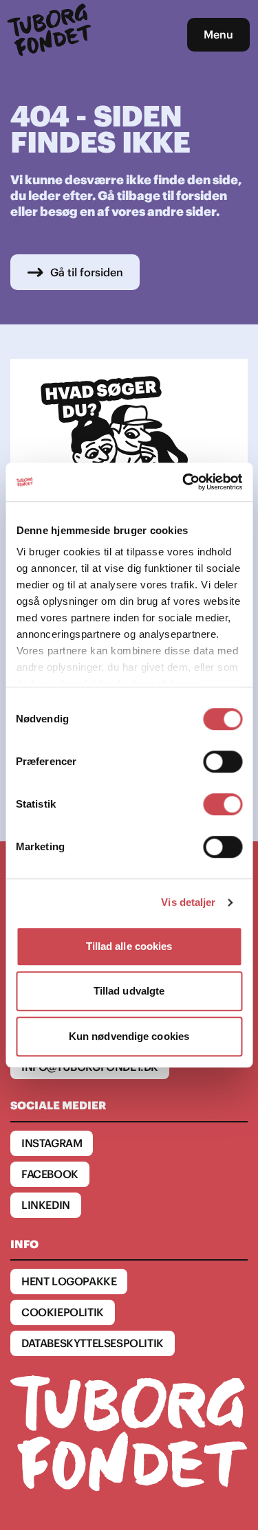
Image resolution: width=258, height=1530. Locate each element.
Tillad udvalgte (129, 991)
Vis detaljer (188, 902)
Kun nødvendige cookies (129, 1036)
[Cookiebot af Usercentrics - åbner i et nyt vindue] (183, 482)
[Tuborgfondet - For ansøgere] (51, 34)
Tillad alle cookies (129, 946)
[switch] (222, 762)
